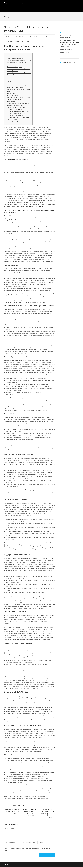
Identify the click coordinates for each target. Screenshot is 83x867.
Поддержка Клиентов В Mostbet (16, 81)
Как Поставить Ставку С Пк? (14, 67)
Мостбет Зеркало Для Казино (15, 58)
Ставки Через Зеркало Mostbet (15, 79)
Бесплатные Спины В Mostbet (15, 83)
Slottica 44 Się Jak (64, 52)
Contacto (45, 864)
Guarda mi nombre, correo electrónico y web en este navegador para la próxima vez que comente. (28, 849)
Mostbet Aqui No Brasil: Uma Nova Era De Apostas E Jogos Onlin (47, 812)
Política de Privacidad (63, 864)
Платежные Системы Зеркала (15, 115)
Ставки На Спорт (11, 75)
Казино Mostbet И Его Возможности (17, 77)
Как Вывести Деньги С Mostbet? (16, 107)
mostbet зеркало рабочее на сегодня (36, 206)
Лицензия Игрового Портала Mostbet (17, 113)
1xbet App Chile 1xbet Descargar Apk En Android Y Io (29, 811)
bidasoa (8, 36)
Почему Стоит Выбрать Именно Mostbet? (18, 111)
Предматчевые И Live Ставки (15, 109)
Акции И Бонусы (11, 101)
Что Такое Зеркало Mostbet (14, 99)
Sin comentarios (45, 36)
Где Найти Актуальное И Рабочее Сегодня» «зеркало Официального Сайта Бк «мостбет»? (19, 62)
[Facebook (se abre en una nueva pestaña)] (78, 3)
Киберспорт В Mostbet (13, 95)
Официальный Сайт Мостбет (15, 87)
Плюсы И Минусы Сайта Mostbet (16, 121)
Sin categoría (33, 36)
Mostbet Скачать (11, 93)
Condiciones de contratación (49, 865)
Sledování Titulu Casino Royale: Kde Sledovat (12, 810)
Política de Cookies (52, 864)
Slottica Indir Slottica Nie (66, 49)
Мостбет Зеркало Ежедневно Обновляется (19, 73)
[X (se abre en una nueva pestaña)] (76, 3)
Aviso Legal (71, 864)
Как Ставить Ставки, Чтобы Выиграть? (17, 85)
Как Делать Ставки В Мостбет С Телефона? (19, 97)
